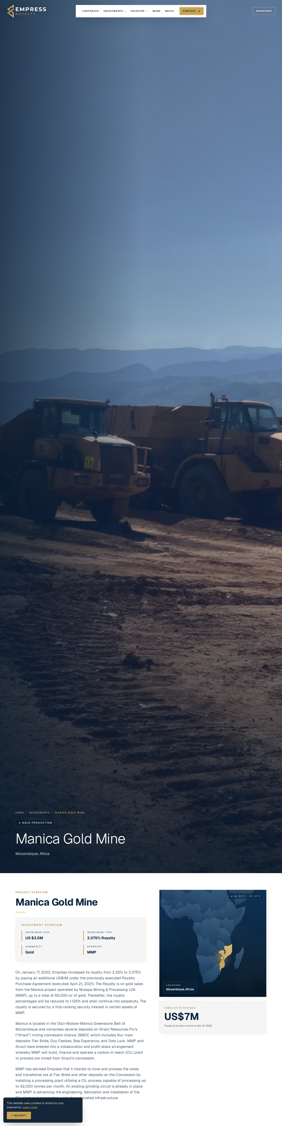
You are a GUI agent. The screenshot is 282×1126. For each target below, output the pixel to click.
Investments (113, 11)
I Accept (19, 1115)
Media (169, 11)
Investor (138, 11)
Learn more (30, 1107)
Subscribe (264, 11)
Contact (189, 11)
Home (19, 812)
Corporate (90, 11)
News (157, 11)
